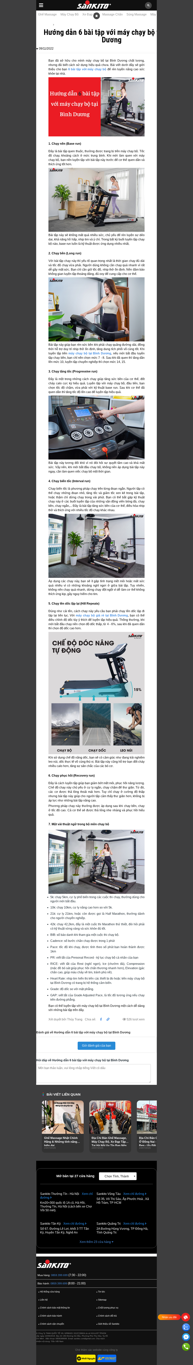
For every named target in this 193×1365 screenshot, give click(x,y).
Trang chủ (45, 24)
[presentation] (45, 1132)
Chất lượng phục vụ (107, 1307)
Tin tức (59, 24)
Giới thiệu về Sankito (107, 1324)
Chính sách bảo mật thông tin (54, 1307)
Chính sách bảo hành (50, 1316)
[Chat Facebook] (186, 1337)
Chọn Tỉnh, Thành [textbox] (117, 1176)
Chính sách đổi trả (106, 1316)
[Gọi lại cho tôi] (186, 1347)
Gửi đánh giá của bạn (96, 1045)
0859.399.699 (59, 1275)
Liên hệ (43, 1299)
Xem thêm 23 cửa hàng (96, 1241)
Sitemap (101, 1299)
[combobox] (118, 1176)
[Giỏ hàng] (96, 15)
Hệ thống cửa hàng (49, 1291)
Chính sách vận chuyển (51, 1324)
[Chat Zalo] (186, 1328)
